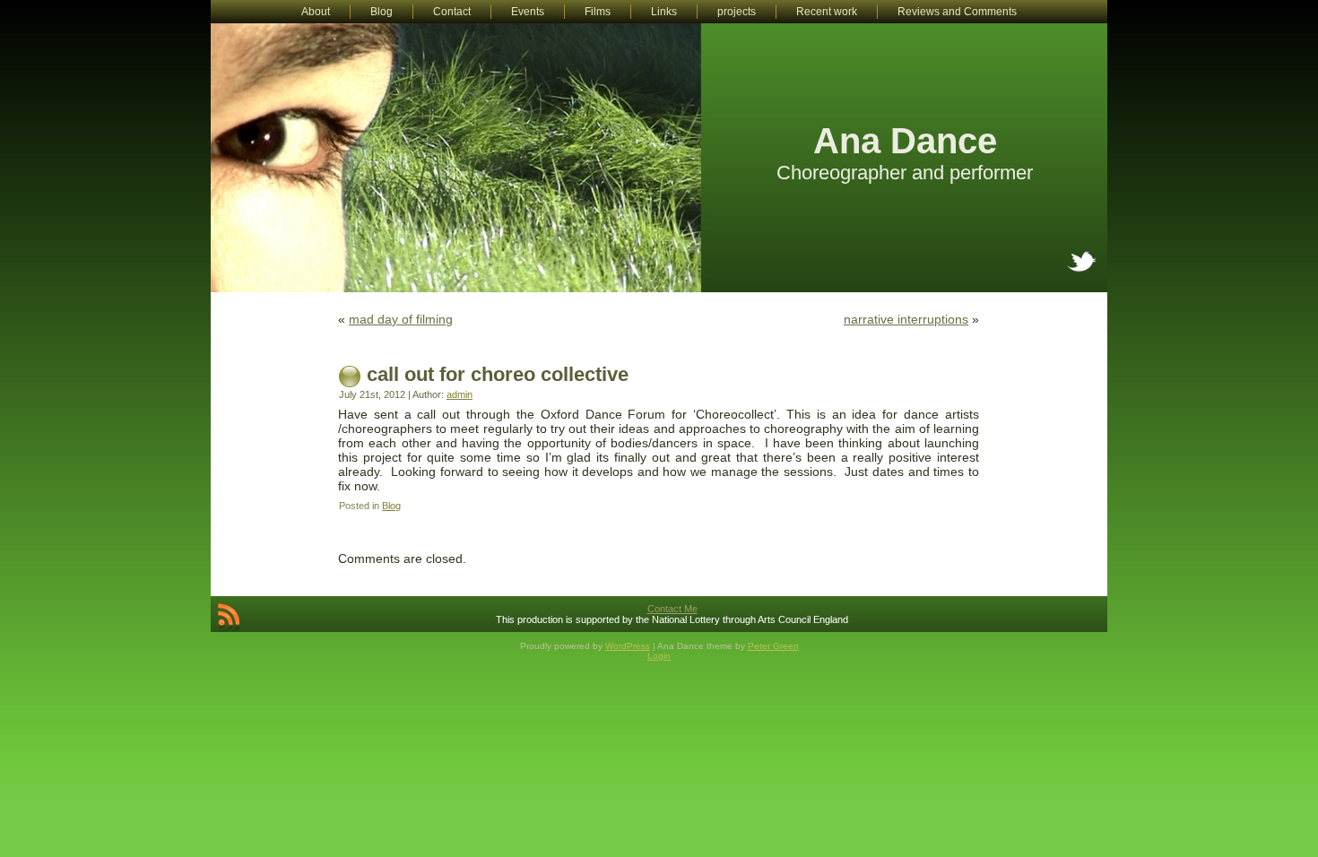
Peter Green (773, 646)
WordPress (627, 646)
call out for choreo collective (498, 374)
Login (659, 656)
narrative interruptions (906, 319)
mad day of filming (401, 319)
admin (460, 394)
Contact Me (672, 608)
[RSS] (228, 617)
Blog (391, 505)
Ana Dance (905, 140)
